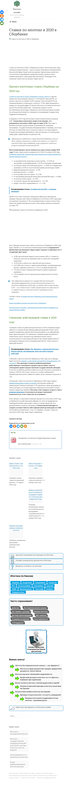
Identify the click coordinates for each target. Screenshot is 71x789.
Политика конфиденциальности (46, 778)
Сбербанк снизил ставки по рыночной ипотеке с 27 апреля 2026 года (16, 481)
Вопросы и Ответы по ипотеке (29, 566)
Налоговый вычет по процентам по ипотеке (19, 756)
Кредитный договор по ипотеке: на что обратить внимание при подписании (39, 678)
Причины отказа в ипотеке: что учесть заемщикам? (40, 695)
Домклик (15, 608)
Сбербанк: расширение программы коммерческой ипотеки (17, 543)
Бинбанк (49, 589)
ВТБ (13, 586)
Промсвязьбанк (26, 589)
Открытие (53, 583)
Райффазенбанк (18, 592)
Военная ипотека (41, 612)
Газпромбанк (40, 583)
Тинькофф (39, 589)
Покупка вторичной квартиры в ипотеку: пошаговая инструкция (40, 687)
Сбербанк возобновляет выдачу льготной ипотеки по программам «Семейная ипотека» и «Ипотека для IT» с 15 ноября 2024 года (36, 511)
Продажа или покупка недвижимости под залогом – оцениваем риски (41, 699)
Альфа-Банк (27, 583)
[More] (25, 426)
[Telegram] (18, 426)
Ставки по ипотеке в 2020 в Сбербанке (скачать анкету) (29, 97)
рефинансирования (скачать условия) (22, 383)
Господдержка (17, 623)
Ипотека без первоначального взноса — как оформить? (37, 665)
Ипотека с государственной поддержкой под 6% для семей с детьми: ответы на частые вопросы (18, 744)
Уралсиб (50, 586)
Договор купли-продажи (21, 615)
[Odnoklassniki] (14, 426)
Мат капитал (41, 615)
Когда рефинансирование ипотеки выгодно (17, 764)
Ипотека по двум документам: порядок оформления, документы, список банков (41, 670)
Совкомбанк (38, 586)
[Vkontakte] (11, 426)
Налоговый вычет (41, 619)
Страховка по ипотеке (20, 619)
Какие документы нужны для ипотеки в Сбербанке (27, 303)
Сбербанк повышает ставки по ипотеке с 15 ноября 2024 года (37, 480)
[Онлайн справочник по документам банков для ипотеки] (36, 654)
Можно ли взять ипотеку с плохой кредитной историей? (37, 683)
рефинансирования (16, 392)
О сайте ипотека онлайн (28, 778)
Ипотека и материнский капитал (19, 733)
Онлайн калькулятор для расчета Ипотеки (33, 560)
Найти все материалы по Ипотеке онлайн (33, 707)
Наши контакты (13, 778)
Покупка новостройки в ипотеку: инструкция (32, 692)
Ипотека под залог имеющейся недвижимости (33, 674)
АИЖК (14, 589)
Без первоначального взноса (35, 608)
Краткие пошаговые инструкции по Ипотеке (34, 555)
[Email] (21, 426)
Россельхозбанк (24, 586)
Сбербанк (15, 583)
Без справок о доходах (21, 612)
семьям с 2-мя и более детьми (32, 361)
